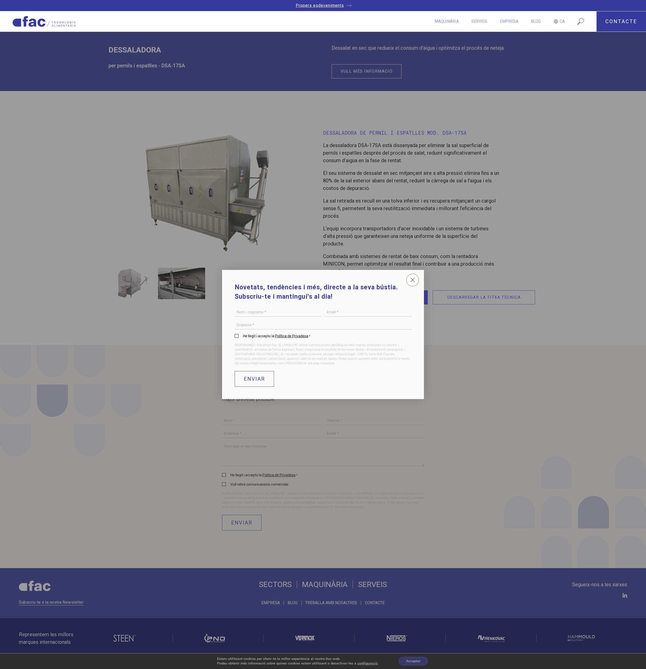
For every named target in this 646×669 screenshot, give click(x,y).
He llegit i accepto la (276, 336)
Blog (536, 21)
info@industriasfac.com (267, 363)
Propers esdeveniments (320, 5)
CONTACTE (621, 21)
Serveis (479, 21)
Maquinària (447, 21)
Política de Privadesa (291, 336)
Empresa (509, 21)
